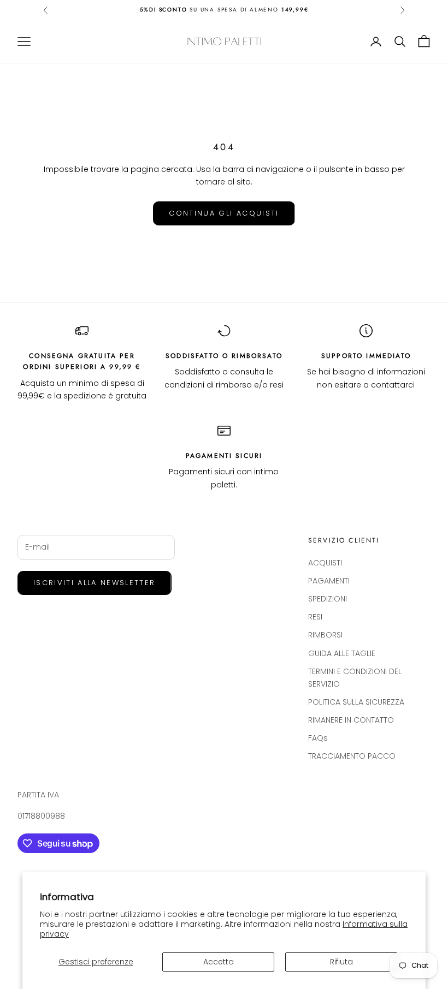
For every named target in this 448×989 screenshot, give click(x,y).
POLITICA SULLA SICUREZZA (356, 701)
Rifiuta (341, 961)
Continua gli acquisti (224, 213)
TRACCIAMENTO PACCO (352, 755)
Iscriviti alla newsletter (94, 582)
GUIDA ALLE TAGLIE (341, 653)
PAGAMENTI (329, 580)
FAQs (318, 737)
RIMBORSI (325, 634)
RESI (315, 616)
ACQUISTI (325, 562)
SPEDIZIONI (327, 598)
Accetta (218, 961)
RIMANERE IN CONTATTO (351, 719)
